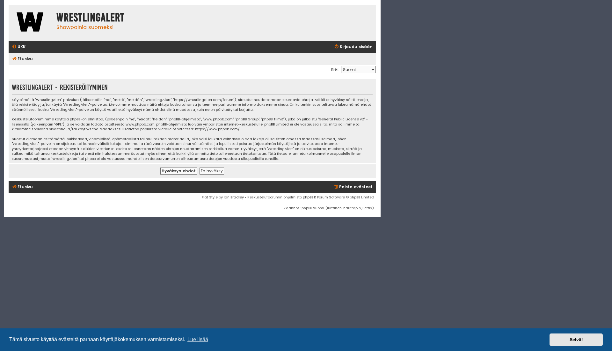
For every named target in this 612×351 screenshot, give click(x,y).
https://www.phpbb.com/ (217, 129)
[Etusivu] (31, 22)
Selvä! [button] (576, 339)
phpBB (308, 197)
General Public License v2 (341, 119)
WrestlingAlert (90, 17)
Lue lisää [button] (197, 339)
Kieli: (335, 69)
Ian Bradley (234, 197)
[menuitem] (19, 47)
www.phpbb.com (140, 124)
